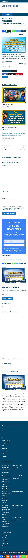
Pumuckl (21, 34)
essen (19, 396)
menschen (14, 404)
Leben (23, 401)
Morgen (3, 407)
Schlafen (5, 409)
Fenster (22, 396)
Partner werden (6, 545)
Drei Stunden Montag (8, 138)
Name (4, 185)
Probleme (16, 407)
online (6, 255)
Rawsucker (4, 540)
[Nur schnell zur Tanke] (6, 505)
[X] (9, 30)
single (16, 409)
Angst (15, 394)
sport (20, 409)
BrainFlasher (5, 543)
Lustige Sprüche (8, 18)
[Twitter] (18, 30)
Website (4, 198)
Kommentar (5, 165)
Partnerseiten (5, 450)
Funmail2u (4, 537)
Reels (3, 445)
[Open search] (24, 14)
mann (8, 404)
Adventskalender (5, 394)
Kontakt (4, 453)
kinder (16, 401)
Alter (12, 394)
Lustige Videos (5, 443)
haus (3, 401)
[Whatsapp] (14, 30)
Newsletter (4, 448)
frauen (8, 399)
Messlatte (14, 71)
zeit (10, 411)
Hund (5, 401)
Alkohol (9, 394)
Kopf (19, 401)
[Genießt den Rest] (6, 517)
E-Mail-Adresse (6, 191)
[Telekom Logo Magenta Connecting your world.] (14, 359)
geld (17, 399)
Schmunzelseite (11, 409)
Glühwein (20, 399)
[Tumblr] (23, 30)
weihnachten (5, 411)
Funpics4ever (5, 535)
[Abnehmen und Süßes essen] (14, 118)
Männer (11, 407)
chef (16, 396)
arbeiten (23, 394)
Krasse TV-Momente (7, 104)
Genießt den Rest (16, 517)
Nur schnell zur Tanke (17, 505)
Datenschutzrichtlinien (15, 250)
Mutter (6, 407)
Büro (14, 396)
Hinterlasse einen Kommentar (16, 23)
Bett (3, 396)
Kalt (10, 401)
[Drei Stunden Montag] (14, 134)
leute (3, 404)
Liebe (5, 404)
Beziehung (7, 396)
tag (22, 409)
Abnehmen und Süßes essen (9, 127)
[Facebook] (4, 30)
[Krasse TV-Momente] (14, 95)
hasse (24, 399)
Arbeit (18, 394)
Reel (3, 409)
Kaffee (8, 401)
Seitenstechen (8, 32)
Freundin (13, 399)
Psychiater (21, 407)
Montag (22, 404)
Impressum (4, 456)
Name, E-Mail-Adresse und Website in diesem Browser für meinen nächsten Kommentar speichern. (13, 208)
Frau (4, 398)
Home (3, 18)
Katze (13, 401)
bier (11, 396)
